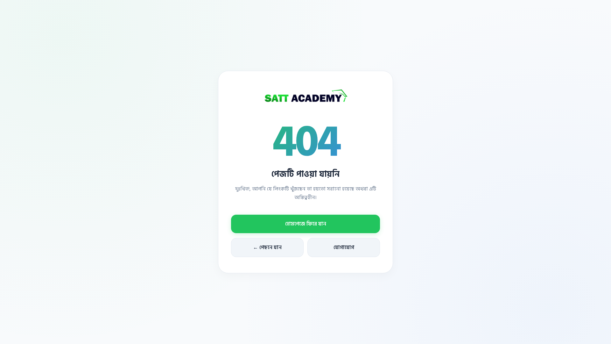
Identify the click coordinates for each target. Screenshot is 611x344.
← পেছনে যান (267, 247)
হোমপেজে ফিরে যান (305, 224)
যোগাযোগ (344, 247)
